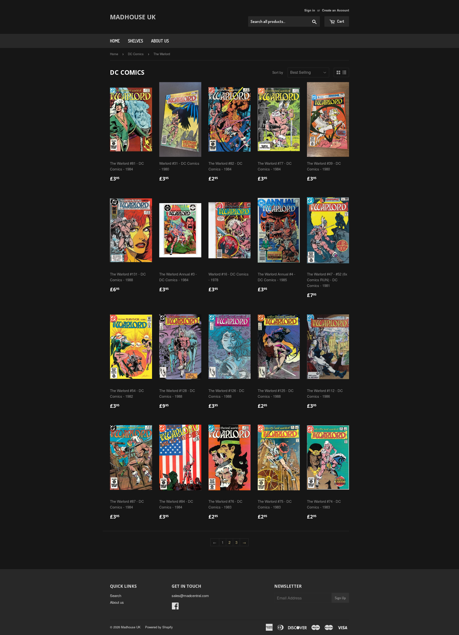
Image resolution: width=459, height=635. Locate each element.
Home (115, 40)
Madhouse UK (133, 17)
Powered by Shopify (159, 627)
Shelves (135, 40)
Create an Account (335, 10)
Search (115, 595)
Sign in (309, 10)
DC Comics (136, 54)
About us (160, 40)
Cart (340, 21)
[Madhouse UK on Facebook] (175, 607)
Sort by (277, 72)
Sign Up (340, 598)
